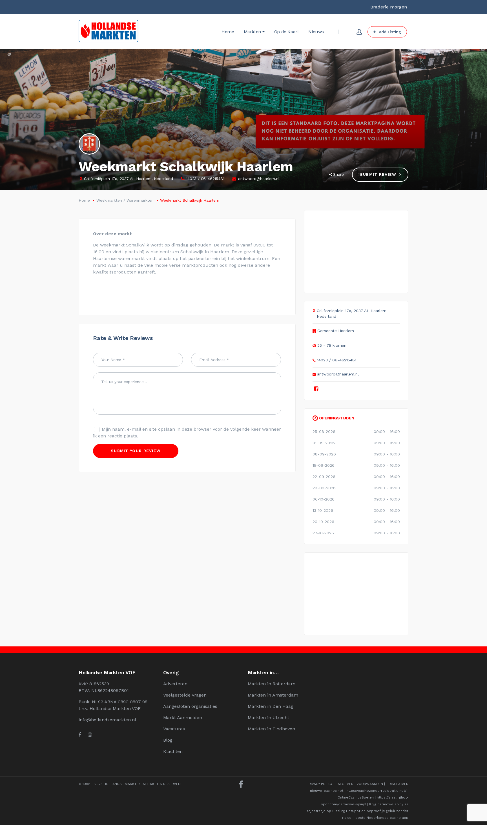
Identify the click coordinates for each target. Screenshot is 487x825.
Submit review (378, 174)
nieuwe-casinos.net (326, 791)
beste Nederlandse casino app (381, 818)
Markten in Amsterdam (273, 695)
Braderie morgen (388, 7)
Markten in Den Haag (270, 706)
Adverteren (175, 683)
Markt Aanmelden (182, 717)
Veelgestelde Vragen (185, 695)
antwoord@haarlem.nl (258, 178)
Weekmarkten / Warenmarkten (125, 200)
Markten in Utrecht (268, 717)
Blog (167, 740)
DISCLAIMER (398, 784)
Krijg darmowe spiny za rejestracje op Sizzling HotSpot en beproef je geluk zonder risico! (357, 811)
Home (84, 200)
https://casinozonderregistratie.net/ (376, 791)
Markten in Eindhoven (271, 728)
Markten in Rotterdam (271, 683)
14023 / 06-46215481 (205, 178)
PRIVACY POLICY (319, 784)
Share (338, 174)
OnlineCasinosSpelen (356, 797)
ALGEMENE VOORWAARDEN (360, 784)
